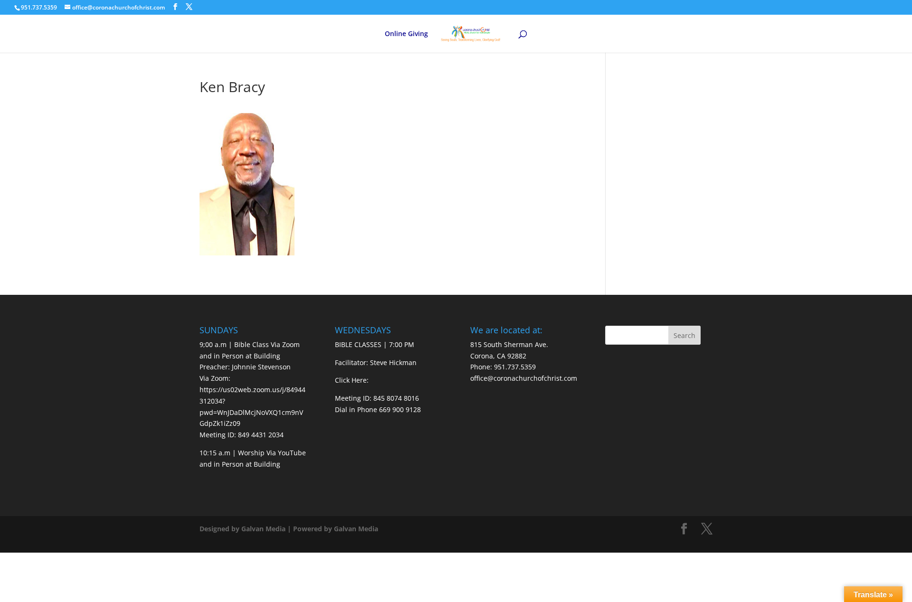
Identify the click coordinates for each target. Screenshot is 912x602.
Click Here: (352, 380)
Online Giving (406, 34)
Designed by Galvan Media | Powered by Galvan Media (289, 528)
